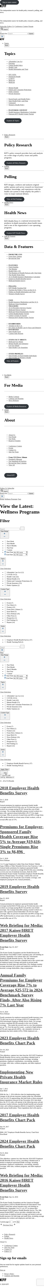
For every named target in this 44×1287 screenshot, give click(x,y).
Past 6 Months (12, 546)
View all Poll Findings (14, 199)
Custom (9, 550)
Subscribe (3, 26)
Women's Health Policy (16, 105)
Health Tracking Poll (15, 642)
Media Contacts (14, 397)
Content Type (5, 589)
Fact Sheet (11, 605)
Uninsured (12, 103)
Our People (12, 437)
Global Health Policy (16, 65)
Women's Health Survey (17, 294)
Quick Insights (13, 267)
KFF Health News (11, 221)
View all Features (12, 361)
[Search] (22, 528)
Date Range (4, 531)
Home (2, 499)
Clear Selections (5, 568)
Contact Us (12, 450)
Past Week (10, 541)
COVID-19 (12, 574)
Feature (11, 607)
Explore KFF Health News (16, 233)
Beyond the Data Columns (17, 463)
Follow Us (10, 26)
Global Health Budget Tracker (19, 314)
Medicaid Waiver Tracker (17, 310)
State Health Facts (15, 331)
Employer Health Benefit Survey (19, 640)
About (6, 410)
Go (18, 1222)
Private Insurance (14, 94)
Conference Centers (21, 26)
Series (3, 626)
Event (10, 603)
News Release (13, 614)
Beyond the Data (14, 258)
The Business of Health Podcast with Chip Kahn (25, 273)
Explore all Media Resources (16, 406)
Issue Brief (11, 611)
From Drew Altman (15, 256)
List (3, 775)
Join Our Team (14, 452)
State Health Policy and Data (18, 101)
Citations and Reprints (16, 399)
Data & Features (9, 236)
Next (11, 1225)
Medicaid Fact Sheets (16, 342)
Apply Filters (5, 769)
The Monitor (13, 269)
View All (12, 465)
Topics (6, 43)
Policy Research (9, 135)
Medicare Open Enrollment (18, 304)
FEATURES (13, 265)
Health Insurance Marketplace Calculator (22, 112)
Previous (6, 1225)
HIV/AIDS (12, 75)
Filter (5, 773)
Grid (8, 775)
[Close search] (2, 36)
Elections (12, 63)
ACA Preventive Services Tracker (20, 308)
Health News (8, 202)
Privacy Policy (9, 1274)
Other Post (11, 616)
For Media (7, 375)
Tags (19, 499)
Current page (4, 1222)
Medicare (12, 82)
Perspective (12, 618)
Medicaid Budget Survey (17, 281)
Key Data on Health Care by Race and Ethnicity (25, 328)
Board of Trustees (15, 441)
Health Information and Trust (18, 69)
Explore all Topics (13, 121)
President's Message (15, 459)
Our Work (12, 439)
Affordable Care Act (15, 61)
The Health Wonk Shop (17, 275)
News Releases (14, 400)
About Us (12, 435)
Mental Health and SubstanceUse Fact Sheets (18, 344)
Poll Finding (12, 620)
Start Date (10, 552)
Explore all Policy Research (16, 163)
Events (11, 448)
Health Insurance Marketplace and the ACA (23, 302)
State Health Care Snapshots (18, 347)
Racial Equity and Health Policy (19, 99)
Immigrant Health (14, 76)
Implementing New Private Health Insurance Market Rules (21, 1077)
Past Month (11, 543)
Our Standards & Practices (17, 461)
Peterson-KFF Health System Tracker (21, 114)
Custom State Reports (16, 333)
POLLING (12, 286)
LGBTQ (11, 78)
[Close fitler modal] (2, 650)
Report (11, 622)
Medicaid (12, 80)
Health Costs (13, 67)
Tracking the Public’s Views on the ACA (22, 290)
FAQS (11, 300)
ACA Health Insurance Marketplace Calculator (24, 277)
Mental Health (13, 88)
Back (6, 45)
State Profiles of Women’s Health (20, 358)
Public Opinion (14, 92)
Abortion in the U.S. (15, 326)
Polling (6, 166)
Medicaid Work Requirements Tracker (21, 312)
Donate (30, 26)
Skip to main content (9, 2)
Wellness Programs (11, 499)
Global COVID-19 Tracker (18, 316)
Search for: (4, 33)
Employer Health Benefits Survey (20, 279)
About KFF (11, 475)
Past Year (10, 548)
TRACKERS (13, 306)
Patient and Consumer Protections (20, 90)
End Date (9, 555)
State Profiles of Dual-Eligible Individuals (23, 356)
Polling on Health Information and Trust (22, 292)
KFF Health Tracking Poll (17, 288)
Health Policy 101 (15, 271)
